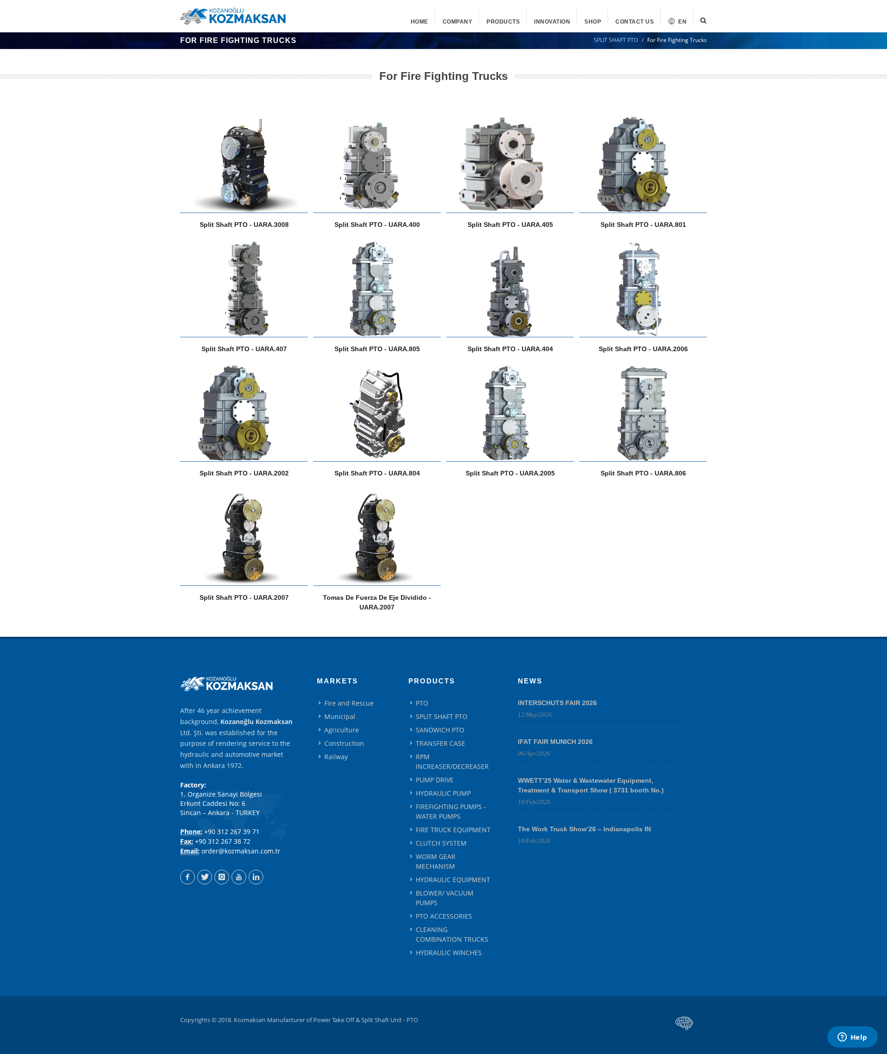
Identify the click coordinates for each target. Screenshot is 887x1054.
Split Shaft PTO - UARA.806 (643, 473)
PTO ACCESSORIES (444, 916)
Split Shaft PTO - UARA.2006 (643, 349)
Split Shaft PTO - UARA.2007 (244, 597)
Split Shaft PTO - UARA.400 (377, 224)
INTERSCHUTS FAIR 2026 (557, 703)
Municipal (339, 716)
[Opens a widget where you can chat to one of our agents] (852, 1037)
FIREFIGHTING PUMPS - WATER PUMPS (451, 811)
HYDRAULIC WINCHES (449, 952)
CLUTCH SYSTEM (441, 843)
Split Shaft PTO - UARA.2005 (510, 473)
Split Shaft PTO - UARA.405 (510, 224)
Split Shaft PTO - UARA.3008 (244, 224)
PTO (422, 703)
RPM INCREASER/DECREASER (452, 761)
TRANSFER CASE (440, 743)
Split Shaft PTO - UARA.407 (244, 349)
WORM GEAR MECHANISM (436, 861)
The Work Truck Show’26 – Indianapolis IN (584, 829)
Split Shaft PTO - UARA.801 (643, 224)
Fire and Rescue (349, 703)
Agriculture (341, 729)
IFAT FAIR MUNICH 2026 (555, 741)
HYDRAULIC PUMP (443, 793)
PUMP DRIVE (435, 779)
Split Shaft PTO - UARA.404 (510, 349)
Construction (344, 743)
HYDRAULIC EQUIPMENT (453, 879)
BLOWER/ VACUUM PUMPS (445, 898)
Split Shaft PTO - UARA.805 (377, 349)
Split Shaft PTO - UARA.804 (377, 473)
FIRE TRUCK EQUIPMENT (453, 829)
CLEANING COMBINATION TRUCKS (452, 934)
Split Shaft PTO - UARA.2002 (244, 473)
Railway (336, 756)
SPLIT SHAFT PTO (616, 40)
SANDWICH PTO (440, 729)
